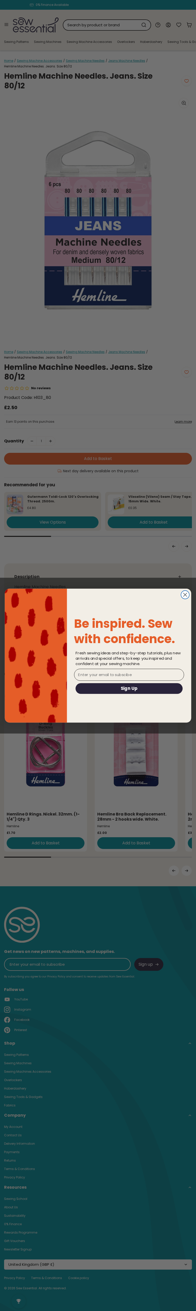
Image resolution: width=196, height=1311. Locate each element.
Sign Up (129, 688)
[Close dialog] (185, 594)
